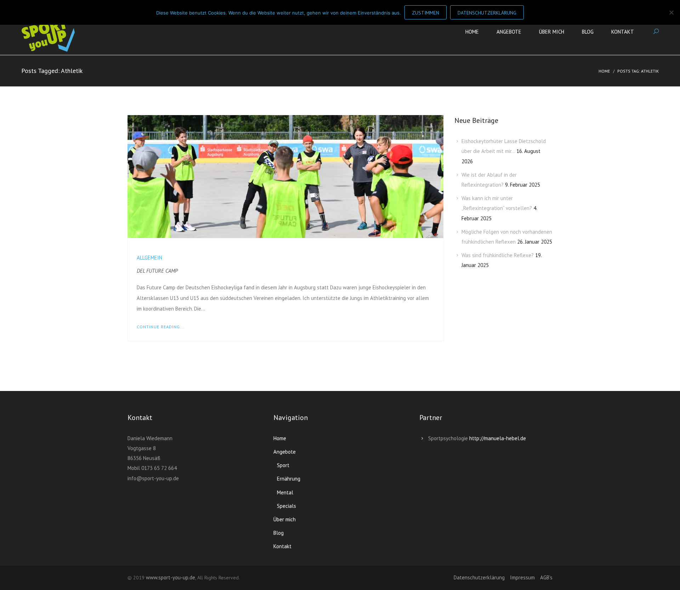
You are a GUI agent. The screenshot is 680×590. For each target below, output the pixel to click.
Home (472, 31)
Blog (588, 31)
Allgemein (149, 257)
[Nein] (671, 12)
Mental (285, 492)
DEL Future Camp (157, 270)
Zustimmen (425, 13)
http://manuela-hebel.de (497, 438)
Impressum (522, 577)
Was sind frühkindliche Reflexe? (497, 255)
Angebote (509, 31)
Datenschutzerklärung (479, 577)
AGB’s (546, 577)
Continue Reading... (161, 326)
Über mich (551, 31)
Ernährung (288, 478)
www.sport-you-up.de (170, 577)
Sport (283, 465)
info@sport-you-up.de (153, 478)
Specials (286, 506)
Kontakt (622, 31)
